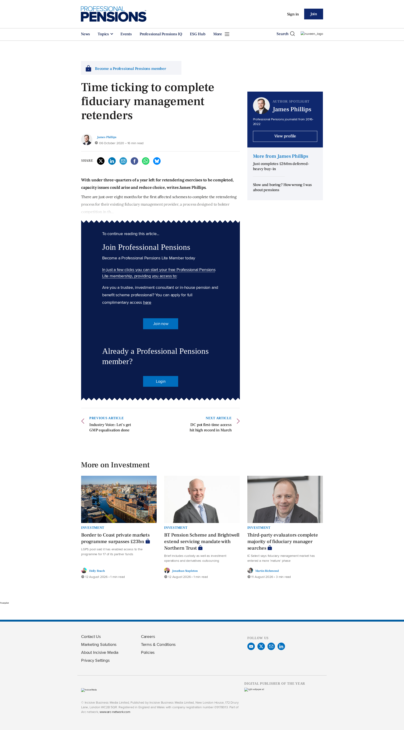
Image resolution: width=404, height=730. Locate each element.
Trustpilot (4, 602)
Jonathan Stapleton (185, 571)
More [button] (218, 34)
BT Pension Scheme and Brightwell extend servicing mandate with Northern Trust (201, 541)
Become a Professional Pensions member (130, 68)
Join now (160, 323)
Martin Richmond (267, 571)
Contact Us (91, 636)
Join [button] (313, 14)
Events (126, 34)
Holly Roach (97, 571)
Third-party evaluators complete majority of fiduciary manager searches (282, 541)
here (147, 302)
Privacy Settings (95, 660)
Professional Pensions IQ (161, 34)
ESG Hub (198, 34)
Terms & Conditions (158, 644)
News (85, 34)
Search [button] (283, 33)
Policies (148, 652)
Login (161, 381)
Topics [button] (104, 34)
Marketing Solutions (98, 644)
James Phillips (106, 137)
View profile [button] (285, 136)
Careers (148, 636)
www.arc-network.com (115, 711)
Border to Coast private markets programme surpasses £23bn (115, 538)
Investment (92, 528)
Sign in (293, 14)
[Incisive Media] (89, 689)
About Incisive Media (99, 652)
